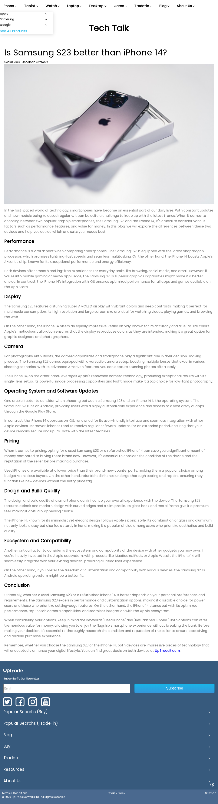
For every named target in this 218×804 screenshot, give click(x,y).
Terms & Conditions (14, 793)
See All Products (13, 31)
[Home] (13, 670)
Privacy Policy (116, 793)
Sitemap (210, 793)
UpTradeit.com (167, 650)
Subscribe (174, 688)
